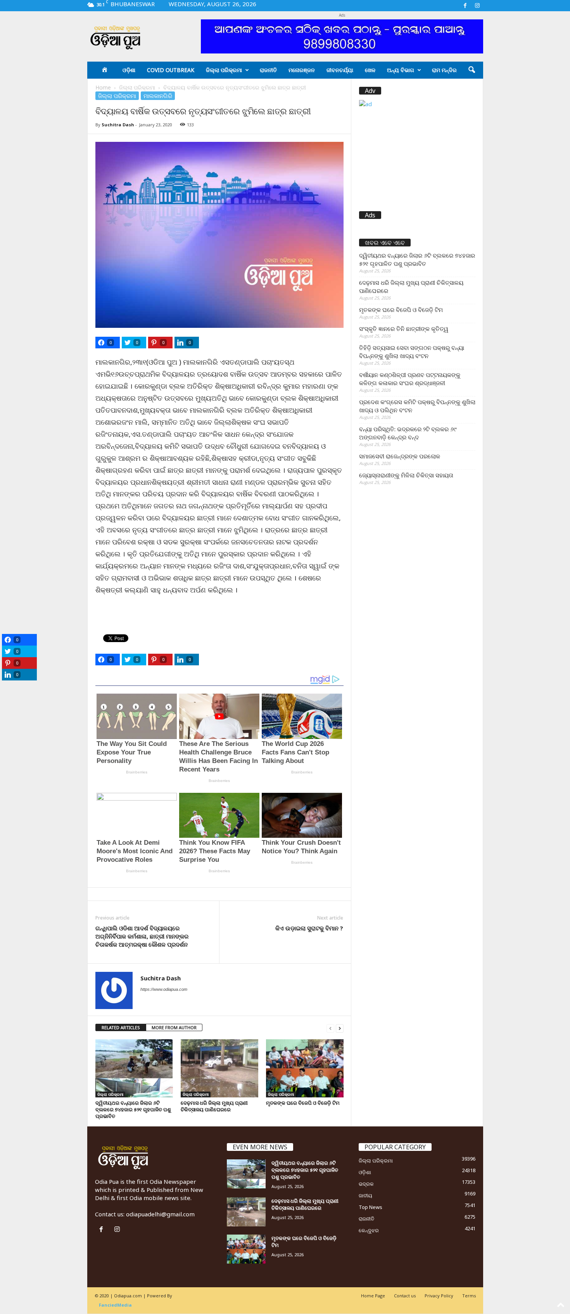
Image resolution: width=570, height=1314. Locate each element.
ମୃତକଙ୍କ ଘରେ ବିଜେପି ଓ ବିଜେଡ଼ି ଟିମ (303, 1102)
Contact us (405, 1296)
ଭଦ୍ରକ (366, 1183)
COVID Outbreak (170, 70)
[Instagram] (477, 5)
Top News (370, 1207)
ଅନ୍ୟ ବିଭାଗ (400, 70)
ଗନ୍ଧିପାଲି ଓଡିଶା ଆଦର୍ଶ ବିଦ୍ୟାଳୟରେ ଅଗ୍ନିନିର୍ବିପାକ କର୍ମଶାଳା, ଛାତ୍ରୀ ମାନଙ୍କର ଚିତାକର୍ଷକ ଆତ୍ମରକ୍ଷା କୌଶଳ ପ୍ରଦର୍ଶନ (141, 936)
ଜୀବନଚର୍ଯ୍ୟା (339, 70)
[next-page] (340, 1028)
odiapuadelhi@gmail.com (160, 1214)
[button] (471, 70)
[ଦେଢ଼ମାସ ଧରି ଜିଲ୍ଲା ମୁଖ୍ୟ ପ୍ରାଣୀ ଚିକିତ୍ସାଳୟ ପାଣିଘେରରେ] (219, 1068)
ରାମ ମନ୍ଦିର (444, 70)
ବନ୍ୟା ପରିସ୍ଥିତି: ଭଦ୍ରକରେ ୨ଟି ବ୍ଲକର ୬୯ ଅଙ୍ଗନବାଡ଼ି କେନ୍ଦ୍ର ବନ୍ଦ (407, 433)
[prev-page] (330, 1028)
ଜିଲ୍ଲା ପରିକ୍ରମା (224, 70)
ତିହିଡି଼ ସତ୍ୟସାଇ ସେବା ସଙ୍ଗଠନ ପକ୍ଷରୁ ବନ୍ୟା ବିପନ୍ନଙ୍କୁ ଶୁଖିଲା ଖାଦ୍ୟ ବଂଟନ (411, 352)
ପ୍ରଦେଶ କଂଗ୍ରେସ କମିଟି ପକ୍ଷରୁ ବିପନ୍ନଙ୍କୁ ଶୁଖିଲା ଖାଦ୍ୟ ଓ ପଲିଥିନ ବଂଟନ (417, 406)
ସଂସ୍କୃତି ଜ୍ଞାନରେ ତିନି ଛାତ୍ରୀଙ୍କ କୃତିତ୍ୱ (403, 328)
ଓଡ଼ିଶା (129, 70)
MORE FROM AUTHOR (174, 1027)
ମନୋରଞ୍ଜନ (301, 70)
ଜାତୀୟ (365, 1195)
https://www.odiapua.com (163, 989)
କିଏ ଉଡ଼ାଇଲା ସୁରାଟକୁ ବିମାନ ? (309, 928)
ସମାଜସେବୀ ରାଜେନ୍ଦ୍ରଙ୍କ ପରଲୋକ (399, 456)
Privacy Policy (439, 1296)
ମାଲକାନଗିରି (157, 96)
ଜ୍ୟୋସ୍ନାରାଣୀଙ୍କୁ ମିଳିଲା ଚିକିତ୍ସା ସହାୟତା (406, 475)
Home (103, 87)
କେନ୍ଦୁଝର (369, 1230)
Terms (469, 1296)
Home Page (373, 1296)
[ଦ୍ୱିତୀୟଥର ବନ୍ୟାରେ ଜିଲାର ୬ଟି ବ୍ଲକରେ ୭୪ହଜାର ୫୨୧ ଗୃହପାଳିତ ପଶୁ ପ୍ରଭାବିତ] (134, 1068)
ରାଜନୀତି (268, 70)
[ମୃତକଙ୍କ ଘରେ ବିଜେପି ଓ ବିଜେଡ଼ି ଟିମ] (305, 1068)
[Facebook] (465, 5)
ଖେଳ (370, 70)
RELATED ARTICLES (121, 1027)
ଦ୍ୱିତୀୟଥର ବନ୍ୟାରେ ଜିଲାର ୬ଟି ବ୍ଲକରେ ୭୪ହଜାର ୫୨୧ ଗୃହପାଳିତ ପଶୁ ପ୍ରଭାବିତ (133, 1109)
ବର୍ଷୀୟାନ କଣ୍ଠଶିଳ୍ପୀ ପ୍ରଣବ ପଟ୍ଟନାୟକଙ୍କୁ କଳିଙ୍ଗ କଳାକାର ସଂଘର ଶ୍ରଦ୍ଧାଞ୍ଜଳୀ (409, 379)
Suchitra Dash (118, 124)
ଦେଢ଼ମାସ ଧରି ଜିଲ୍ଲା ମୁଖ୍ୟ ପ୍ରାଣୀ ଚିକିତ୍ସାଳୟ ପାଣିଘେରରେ (214, 1106)
